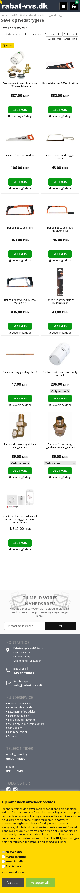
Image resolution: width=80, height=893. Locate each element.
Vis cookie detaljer (13, 872)
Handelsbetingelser (19, 703)
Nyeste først (54, 38)
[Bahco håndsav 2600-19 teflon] (60, 65)
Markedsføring (16, 857)
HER (58, 838)
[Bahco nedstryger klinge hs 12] (20, 354)
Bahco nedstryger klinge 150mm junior (60, 301)
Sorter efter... (13, 33)
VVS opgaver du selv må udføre (26, 724)
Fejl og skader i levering (21, 719)
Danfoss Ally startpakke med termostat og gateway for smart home (20, 519)
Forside (5, 15)
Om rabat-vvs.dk (17, 732)
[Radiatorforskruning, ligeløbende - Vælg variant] (60, 426)
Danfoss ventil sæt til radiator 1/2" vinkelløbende (20, 85)
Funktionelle (14, 861)
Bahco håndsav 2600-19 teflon (60, 83)
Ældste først (70, 33)
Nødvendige (14, 852)
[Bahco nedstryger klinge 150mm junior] (60, 281)
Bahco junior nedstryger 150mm (60, 157)
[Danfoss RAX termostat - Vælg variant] (60, 354)
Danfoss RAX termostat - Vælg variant (60, 373)
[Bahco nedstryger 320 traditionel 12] (60, 209)
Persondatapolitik (18, 715)
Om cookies (15, 728)
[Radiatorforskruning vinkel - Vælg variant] (20, 426)
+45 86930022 (23, 673)
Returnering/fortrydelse (21, 711)
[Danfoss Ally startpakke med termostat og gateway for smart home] (20, 498)
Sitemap (13, 736)
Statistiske (13, 866)
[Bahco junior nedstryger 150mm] (60, 137)
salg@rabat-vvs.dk (28, 685)
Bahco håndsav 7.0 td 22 (20, 155)
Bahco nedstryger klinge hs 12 (20, 372)
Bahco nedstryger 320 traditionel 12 (60, 229)
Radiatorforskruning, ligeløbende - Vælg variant (60, 446)
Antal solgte (70, 38)
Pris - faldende (52, 33)
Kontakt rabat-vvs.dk (20, 707)
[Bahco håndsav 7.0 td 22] (20, 137)
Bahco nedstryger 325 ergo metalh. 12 (20, 301)
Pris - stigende (33, 33)
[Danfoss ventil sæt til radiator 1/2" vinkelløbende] (20, 65)
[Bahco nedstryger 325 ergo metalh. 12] (20, 281)
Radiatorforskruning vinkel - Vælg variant (20, 446)
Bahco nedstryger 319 (20, 227)
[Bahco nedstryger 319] (20, 209)
